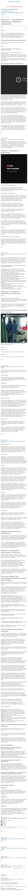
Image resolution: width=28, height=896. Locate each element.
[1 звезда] (3, 818)
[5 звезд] (22, 818)
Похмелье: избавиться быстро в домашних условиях (12, 366)
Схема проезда (4, 878)
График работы (11, 1)
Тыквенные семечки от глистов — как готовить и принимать (13, 857)
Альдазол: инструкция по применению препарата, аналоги (13, 253)
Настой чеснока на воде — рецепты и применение (12, 866)
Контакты (18, 1)
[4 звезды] (17, 818)
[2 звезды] (7, 818)
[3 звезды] (12, 818)
